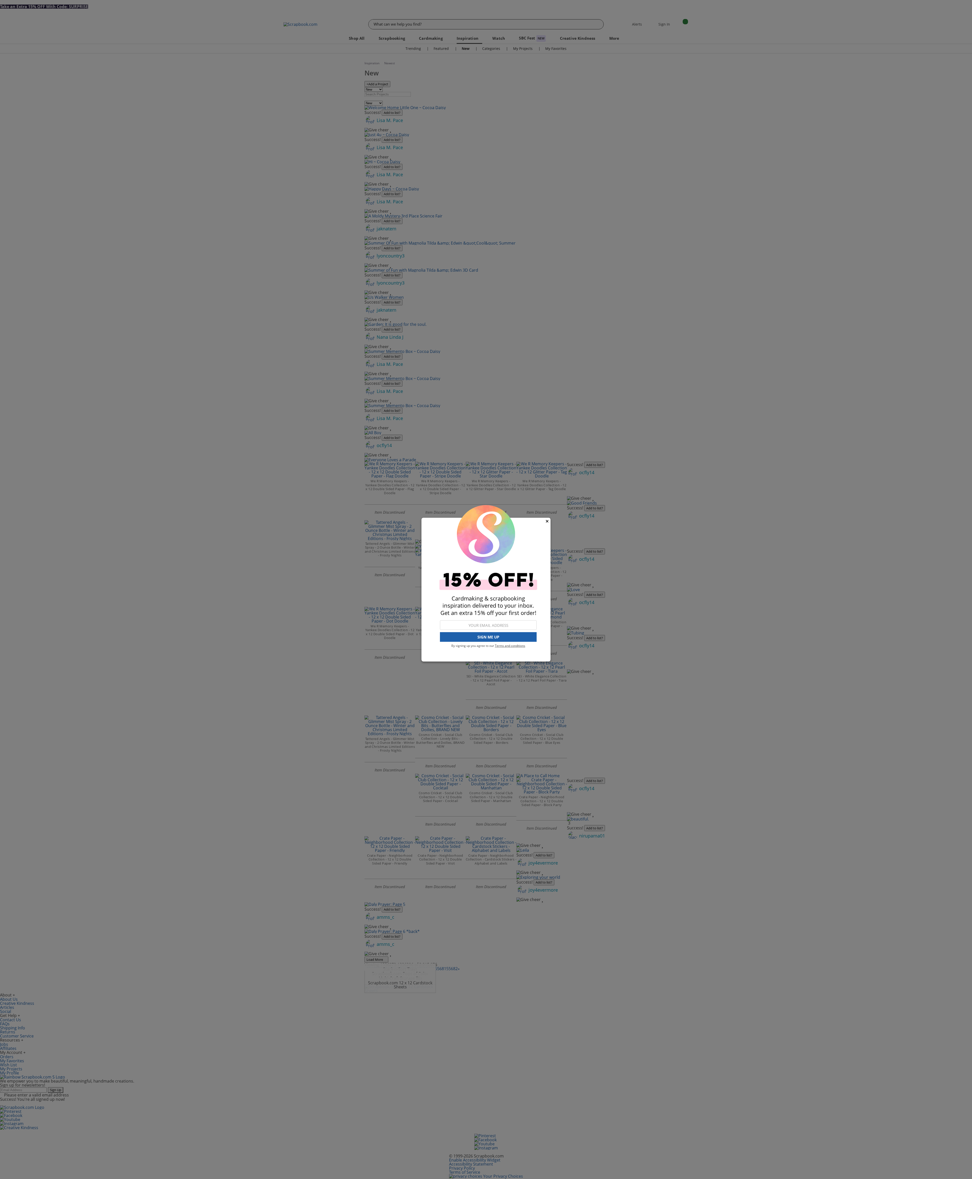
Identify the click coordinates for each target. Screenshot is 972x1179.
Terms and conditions (510, 646)
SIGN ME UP (488, 637)
